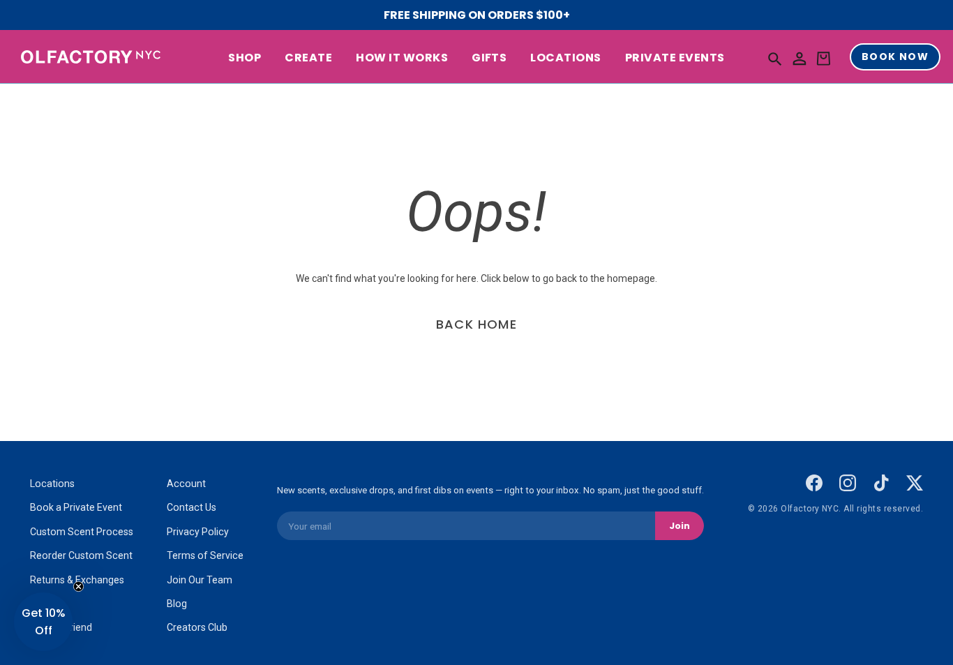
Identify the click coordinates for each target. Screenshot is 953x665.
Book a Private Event (76, 507)
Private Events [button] (675, 58)
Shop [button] (244, 58)
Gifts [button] (489, 58)
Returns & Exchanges (77, 579)
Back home (476, 324)
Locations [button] (565, 58)
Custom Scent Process (81, 531)
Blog (177, 603)
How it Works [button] (402, 58)
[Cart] (823, 59)
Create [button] (308, 58)
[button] (775, 58)
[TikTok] (881, 483)
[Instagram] (847, 483)
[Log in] (799, 59)
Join (679, 526)
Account (186, 483)
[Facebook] (814, 483)
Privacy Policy (198, 531)
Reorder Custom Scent (81, 555)
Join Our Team (199, 579)
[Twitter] (914, 483)
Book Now (895, 57)
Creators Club (197, 627)
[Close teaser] (78, 586)
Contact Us (191, 507)
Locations (52, 483)
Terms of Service (205, 555)
